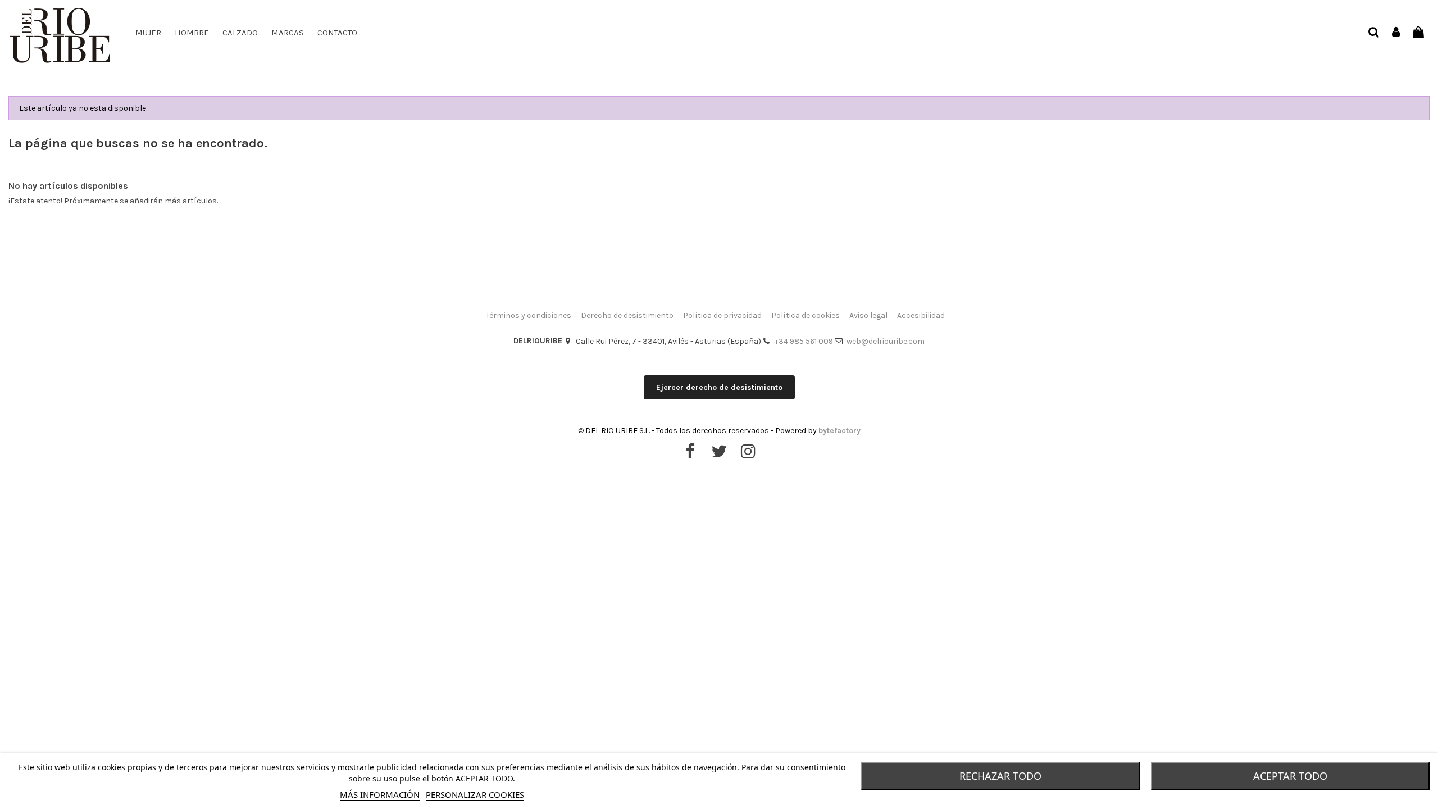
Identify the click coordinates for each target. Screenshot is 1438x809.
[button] (240, 33)
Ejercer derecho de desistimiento (719, 387)
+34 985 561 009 (804, 341)
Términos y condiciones (528, 315)
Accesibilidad (921, 315)
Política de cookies (805, 315)
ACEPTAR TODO (1290, 776)
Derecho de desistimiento (627, 315)
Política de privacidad (722, 315)
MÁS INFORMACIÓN (380, 794)
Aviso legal (868, 315)
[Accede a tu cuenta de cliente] (1396, 32)
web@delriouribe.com (886, 341)
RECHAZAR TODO (1000, 776)
